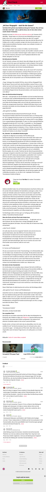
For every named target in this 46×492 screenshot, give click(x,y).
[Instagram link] (35, 469)
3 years (41, 371)
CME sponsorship (22, 463)
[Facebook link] (28, 469)
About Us (4, 454)
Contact (40, 454)
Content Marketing (23, 458)
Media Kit (21, 454)
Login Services (22, 456)
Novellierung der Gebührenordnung (22, 34)
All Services (21, 465)
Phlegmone (26, 317)
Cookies (40, 461)
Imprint (40, 463)
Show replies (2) (7, 384)
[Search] (42, 5)
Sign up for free (23, 483)
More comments (23, 445)
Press (4, 458)
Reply (4, 382)
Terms (40, 456)
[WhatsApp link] (42, 469)
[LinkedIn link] (39, 469)
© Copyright (5, 357)
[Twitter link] (32, 469)
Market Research (22, 461)
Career (4, 461)
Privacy (40, 458)
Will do (23, 480)
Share (38, 8)
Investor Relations (6, 456)
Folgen (16, 183)
